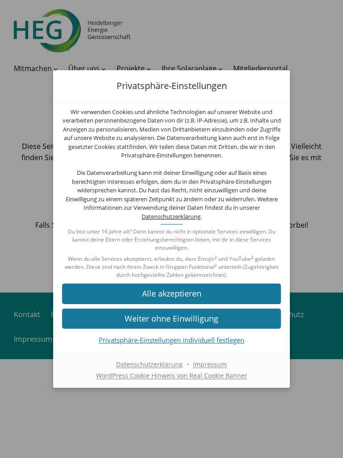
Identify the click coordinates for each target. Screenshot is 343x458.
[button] (171, 294)
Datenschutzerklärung (171, 216)
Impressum (210, 364)
